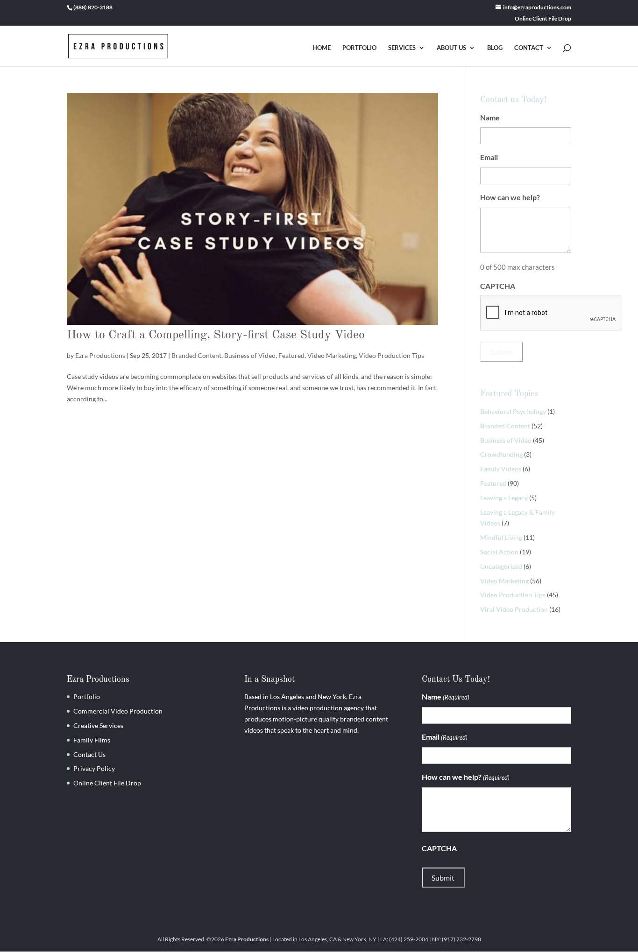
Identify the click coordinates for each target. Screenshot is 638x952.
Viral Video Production (514, 609)
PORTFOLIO (359, 47)
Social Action (499, 552)
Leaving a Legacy (504, 498)
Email (503, 157)
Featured (291, 355)
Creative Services (98, 725)
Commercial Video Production (118, 711)
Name (504, 117)
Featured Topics (509, 394)
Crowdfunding (501, 454)
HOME (321, 47)
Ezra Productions (100, 355)
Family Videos (500, 469)
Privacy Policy (94, 768)
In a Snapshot (269, 679)
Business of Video (250, 355)
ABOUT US (451, 47)
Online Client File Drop (543, 19)
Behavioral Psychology (513, 411)
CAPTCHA (497, 285)
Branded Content (196, 355)
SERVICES (402, 47)
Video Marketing (331, 355)
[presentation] (551, 313)
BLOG (495, 47)
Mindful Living (501, 537)
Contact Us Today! (456, 679)
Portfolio (86, 696)
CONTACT (528, 47)
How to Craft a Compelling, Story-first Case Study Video (216, 335)
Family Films (91, 740)
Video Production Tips (391, 355)
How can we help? (524, 197)
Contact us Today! (513, 100)
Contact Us (89, 754)
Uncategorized (501, 566)
